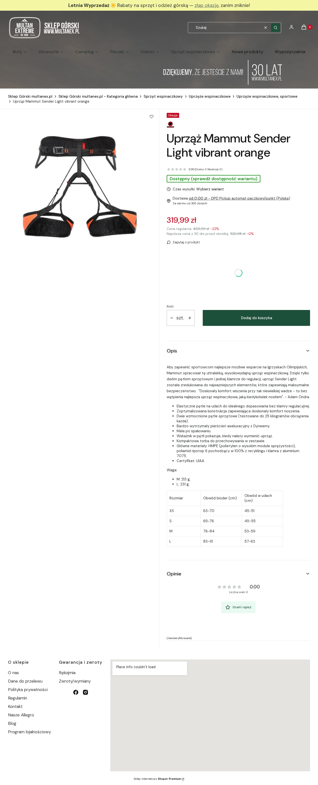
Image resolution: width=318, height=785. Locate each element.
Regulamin (17, 698)
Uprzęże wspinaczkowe (210, 96)
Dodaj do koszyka (256, 317)
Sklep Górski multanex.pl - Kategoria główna (98, 96)
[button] (275, 27)
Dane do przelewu (25, 681)
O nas (13, 672)
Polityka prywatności (28, 689)
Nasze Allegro (21, 715)
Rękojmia (67, 672)
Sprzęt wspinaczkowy (163, 96)
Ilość (170, 306)
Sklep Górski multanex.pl (30, 96)
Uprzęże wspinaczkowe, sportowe (267, 96)
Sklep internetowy (157, 779)
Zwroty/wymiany (75, 681)
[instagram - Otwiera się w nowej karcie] (85, 692)
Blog (12, 723)
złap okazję (207, 5)
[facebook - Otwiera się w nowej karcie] (76, 692)
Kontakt (15, 706)
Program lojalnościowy (29, 732)
